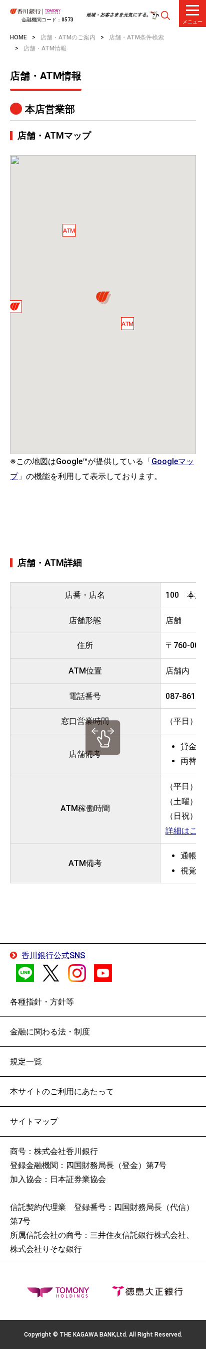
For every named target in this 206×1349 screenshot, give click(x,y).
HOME (18, 37)
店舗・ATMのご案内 (68, 37)
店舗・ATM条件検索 (136, 37)
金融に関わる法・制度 (50, 1031)
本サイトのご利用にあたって (62, 1091)
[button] (103, 298)
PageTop (178, 1332)
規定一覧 (26, 1061)
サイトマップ (34, 1121)
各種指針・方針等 (42, 1002)
